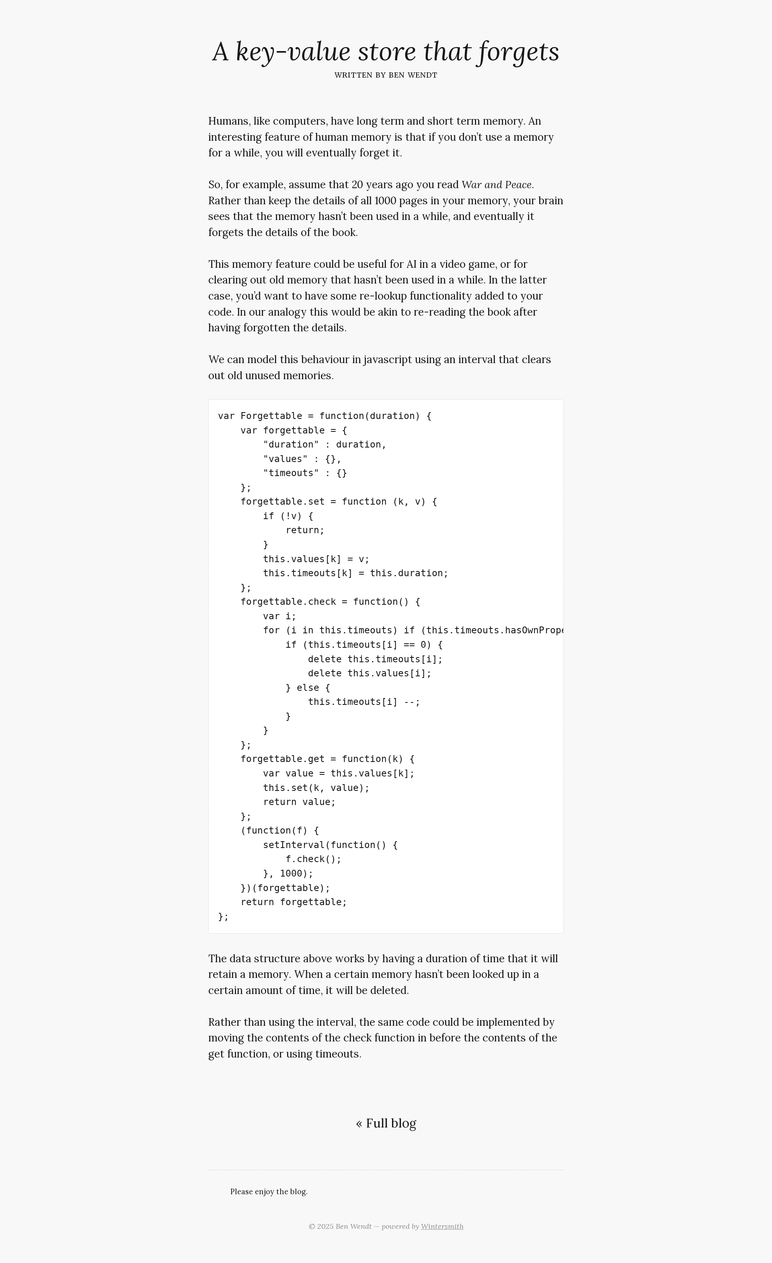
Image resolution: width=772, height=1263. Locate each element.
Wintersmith (442, 1226)
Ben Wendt (413, 73)
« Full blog (386, 1123)
